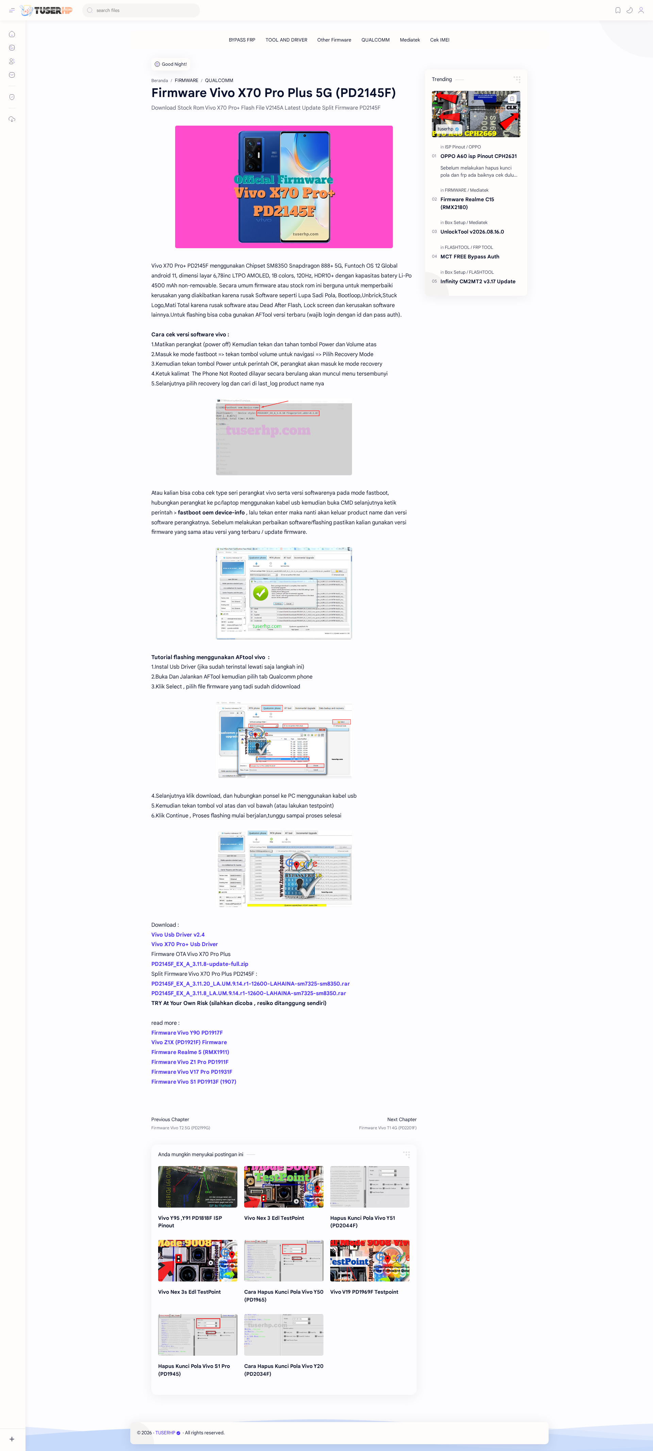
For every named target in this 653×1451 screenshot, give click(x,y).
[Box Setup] (456, 222)
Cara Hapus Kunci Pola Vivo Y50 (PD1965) (283, 1296)
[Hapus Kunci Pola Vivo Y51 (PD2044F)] (369, 1187)
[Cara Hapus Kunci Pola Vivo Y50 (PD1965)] (283, 1260)
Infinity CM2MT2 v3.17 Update (478, 281)
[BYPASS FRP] (242, 40)
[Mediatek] (410, 40)
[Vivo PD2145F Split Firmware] (284, 187)
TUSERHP (165, 1433)
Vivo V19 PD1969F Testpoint (364, 1292)
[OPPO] (475, 147)
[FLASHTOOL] (458, 247)
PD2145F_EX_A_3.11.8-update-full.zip (199, 964)
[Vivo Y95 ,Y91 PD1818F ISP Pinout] (197, 1187)
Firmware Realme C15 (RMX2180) (467, 203)
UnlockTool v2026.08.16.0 (472, 231)
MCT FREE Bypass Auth (469, 256)
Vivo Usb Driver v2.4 (178, 934)
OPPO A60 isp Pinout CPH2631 (478, 156)
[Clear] (194, 10)
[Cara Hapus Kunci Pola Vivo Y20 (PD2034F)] (283, 1335)
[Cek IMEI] (440, 40)
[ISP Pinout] (456, 147)
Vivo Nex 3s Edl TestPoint (189, 1292)
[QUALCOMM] (376, 40)
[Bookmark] (618, 10)
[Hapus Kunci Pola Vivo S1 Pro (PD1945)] (197, 1335)
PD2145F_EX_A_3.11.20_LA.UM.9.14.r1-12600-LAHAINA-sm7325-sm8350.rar (250, 983)
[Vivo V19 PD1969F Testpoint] (369, 1260)
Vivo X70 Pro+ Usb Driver (184, 944)
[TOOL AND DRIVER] (286, 40)
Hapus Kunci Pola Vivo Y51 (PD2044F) (362, 1222)
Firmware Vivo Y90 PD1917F (187, 1033)
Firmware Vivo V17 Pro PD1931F (191, 1072)
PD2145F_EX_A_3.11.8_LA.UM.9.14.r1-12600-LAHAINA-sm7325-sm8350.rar (248, 993)
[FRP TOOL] (483, 247)
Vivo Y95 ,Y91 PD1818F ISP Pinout (190, 1222)
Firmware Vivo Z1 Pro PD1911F (190, 1062)
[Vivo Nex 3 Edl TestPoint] (283, 1187)
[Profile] (641, 10)
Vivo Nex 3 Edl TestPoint (274, 1218)
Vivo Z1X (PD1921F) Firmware (189, 1042)
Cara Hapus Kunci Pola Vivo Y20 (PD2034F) (283, 1370)
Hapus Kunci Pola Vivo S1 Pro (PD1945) (194, 1370)
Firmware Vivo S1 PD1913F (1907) (193, 1082)
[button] (629, 10)
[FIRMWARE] (457, 190)
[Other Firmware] (334, 40)
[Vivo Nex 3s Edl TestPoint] (197, 1260)
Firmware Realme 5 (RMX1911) (190, 1052)
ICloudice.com (262, 1433)
